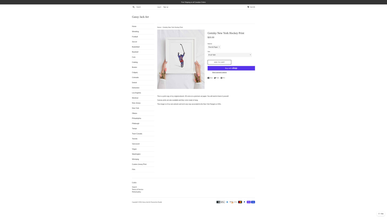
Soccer (134, 42)
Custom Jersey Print (139, 164)
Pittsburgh (135, 123)
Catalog (135, 62)
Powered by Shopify (156, 202)
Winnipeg (135, 159)
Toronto (134, 139)
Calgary (135, 72)
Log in (159, 7)
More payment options (219, 72)
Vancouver (136, 144)
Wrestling (135, 31)
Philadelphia (136, 118)
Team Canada (137, 134)
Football (135, 37)
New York (135, 108)
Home (134, 26)
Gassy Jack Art (140, 16)
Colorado (135, 77)
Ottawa (134, 113)
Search (134, 187)
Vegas (134, 149)
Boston (134, 67)
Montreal (135, 98)
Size (209, 51)
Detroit (134, 82)
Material (210, 44)
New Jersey (136, 103)
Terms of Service (137, 189)
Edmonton (135, 88)
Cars (133, 57)
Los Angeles (136, 93)
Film (133, 169)
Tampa (134, 128)
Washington (136, 154)
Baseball (135, 52)
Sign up (165, 7)
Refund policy (136, 192)
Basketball (136, 47)
